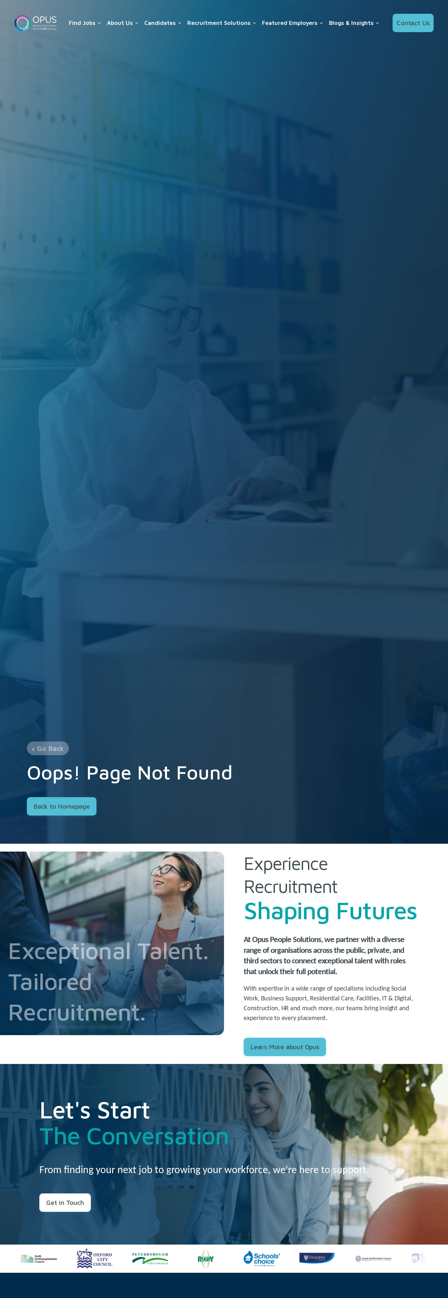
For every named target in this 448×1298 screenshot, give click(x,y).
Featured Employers (289, 22)
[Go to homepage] (35, 23)
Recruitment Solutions (219, 22)
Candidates (160, 22)
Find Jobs (82, 22)
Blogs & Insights (351, 22)
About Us (120, 22)
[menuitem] (85, 23)
